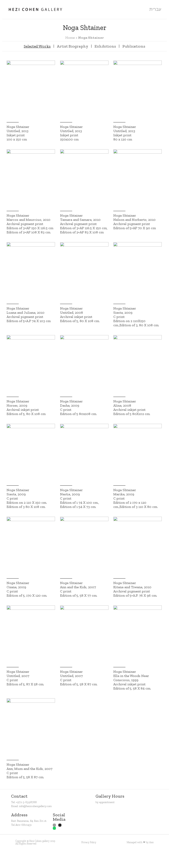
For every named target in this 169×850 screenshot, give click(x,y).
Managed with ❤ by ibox (140, 842)
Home (70, 37)
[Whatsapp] (54, 828)
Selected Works (37, 46)
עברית (155, 9)
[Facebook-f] (54, 825)
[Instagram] (59, 825)
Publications (133, 46)
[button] (142, 9)
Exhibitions (105, 46)
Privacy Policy (88, 842)
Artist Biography (72, 46)
